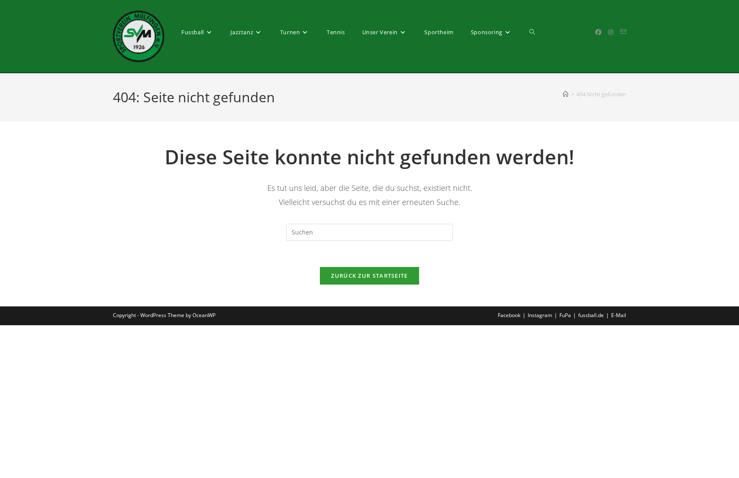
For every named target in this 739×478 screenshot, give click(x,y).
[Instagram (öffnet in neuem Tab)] (611, 32)
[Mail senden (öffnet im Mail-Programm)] (623, 32)
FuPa (565, 315)
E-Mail (618, 315)
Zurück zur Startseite (369, 275)
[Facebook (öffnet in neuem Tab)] (598, 32)
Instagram (540, 315)
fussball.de (591, 315)
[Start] (565, 94)
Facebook (509, 315)
